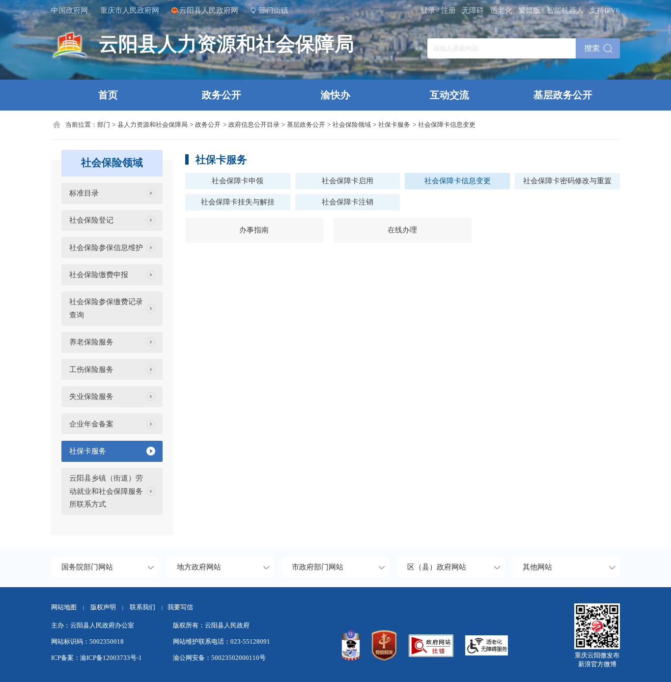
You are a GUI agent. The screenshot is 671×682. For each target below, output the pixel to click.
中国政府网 (69, 10)
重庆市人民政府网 (129, 10)
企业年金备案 (91, 424)
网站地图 (64, 607)
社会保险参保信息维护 (106, 248)
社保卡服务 (394, 124)
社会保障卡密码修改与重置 (567, 181)
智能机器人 (565, 10)
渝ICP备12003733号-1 (111, 657)
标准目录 (84, 193)
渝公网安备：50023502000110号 (219, 657)
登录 (427, 10)
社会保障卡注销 (347, 202)
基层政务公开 (562, 94)
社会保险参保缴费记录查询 (106, 308)
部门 (103, 124)
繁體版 (529, 10)
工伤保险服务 (91, 369)
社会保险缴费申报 (98, 275)
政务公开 (221, 94)
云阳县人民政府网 (208, 10)
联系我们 (146, 607)
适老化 (501, 10)
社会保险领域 (352, 124)
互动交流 (449, 94)
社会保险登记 (91, 220)
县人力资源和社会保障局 (152, 124)
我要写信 (180, 607)
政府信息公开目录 (254, 124)
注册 (448, 10)
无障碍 (473, 10)
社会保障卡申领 (237, 181)
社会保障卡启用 (347, 181)
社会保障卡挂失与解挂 (238, 202)
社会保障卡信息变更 (446, 124)
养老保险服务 (91, 342)
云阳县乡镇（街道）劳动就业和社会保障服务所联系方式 (106, 491)
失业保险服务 (91, 396)
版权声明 (103, 607)
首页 (108, 94)
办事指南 (254, 230)
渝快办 (335, 94)
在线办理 (402, 230)
